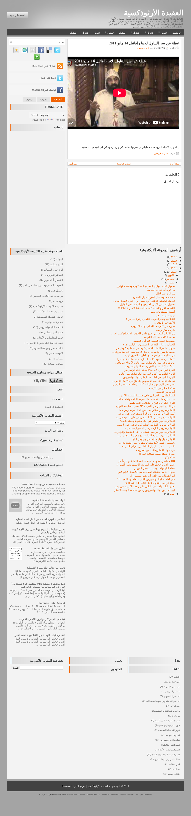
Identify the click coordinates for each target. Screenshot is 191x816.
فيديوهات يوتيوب (54, 321)
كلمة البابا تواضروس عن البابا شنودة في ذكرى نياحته (146, 413)
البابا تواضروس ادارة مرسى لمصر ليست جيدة (150, 428)
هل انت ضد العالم (165, 293)
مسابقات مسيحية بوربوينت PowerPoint (43, 484)
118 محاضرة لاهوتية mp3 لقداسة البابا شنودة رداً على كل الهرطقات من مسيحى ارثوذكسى (38, 585)
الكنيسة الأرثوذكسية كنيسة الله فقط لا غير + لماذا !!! (146, 308)
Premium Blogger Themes (122, 794)
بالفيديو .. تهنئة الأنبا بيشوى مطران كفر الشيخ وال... (147, 442)
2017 (174, 260)
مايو (172, 493)
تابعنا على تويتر (48, 77)
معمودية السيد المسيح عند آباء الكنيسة (154, 340)
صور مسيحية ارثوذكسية (50, 311)
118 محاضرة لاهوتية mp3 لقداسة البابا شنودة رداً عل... (145, 461)
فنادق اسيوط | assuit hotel (49, 548)
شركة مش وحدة (165, 329)
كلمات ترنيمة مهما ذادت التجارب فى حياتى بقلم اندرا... (145, 359)
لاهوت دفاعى (56, 353)
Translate (59, 119)
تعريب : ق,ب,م (45, 794)
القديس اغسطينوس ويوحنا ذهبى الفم (43, 285)
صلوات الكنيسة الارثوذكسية (48, 306)
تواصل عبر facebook (44, 89)
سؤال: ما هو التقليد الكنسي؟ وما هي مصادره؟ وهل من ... (143, 348)
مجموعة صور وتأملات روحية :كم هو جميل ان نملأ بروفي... (143, 351)
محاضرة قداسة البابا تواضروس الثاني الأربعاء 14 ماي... (145, 362)
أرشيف (29, 99)
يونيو (171, 282)
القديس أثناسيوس (53, 280)
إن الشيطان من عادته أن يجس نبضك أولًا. (152, 475)
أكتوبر (171, 275)
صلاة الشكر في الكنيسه (162, 388)
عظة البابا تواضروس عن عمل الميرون (154, 468)
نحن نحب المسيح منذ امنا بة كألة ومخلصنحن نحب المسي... (142, 384)
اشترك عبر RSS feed (44, 65)
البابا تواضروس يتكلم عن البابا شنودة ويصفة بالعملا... (146, 420)
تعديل (162, 32)
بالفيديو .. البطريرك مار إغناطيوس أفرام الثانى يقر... (146, 446)
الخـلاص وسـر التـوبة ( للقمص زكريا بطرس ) (150, 318)
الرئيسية (176, 32)
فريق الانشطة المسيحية (50, 316)
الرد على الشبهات (53, 269)
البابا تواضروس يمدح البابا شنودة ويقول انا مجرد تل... (146, 435)
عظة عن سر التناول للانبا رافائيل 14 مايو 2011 (144, 43)
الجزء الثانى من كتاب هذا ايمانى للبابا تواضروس (149, 377)
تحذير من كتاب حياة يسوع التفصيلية (46, 567)
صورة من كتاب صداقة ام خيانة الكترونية (153, 326)
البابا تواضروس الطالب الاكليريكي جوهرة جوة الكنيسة (145, 424)
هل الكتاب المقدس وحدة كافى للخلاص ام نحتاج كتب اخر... (143, 333)
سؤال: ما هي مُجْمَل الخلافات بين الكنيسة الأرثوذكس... (145, 471)
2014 (174, 271)
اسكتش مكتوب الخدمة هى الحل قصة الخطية (40, 519)
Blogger (26, 457)
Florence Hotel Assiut (51, 602)
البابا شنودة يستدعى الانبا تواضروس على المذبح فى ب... (144, 417)
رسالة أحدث (175, 164)
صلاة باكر (170, 457)
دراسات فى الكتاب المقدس (48, 295)
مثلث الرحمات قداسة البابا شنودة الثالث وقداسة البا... (145, 399)
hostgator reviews (144, 794)
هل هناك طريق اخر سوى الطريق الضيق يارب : (149, 355)
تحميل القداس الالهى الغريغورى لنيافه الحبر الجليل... (146, 304)
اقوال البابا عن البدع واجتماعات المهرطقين (152, 402)
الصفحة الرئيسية (17, 15)
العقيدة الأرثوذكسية (153, 13)
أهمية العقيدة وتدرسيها (163, 311)
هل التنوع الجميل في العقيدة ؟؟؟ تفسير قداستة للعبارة (145, 406)
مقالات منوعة (55, 363)
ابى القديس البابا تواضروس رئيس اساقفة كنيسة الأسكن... (143, 490)
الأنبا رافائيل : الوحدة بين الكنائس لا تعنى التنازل (39, 635)
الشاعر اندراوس (54, 274)
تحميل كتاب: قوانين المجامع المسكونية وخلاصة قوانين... (144, 286)
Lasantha (105, 794)
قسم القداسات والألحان (50, 337)
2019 (174, 257)
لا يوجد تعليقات (143, 48)
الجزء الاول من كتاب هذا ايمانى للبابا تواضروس (149, 369)
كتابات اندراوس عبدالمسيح (48, 348)
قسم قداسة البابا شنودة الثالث (46, 342)
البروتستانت (56, 264)
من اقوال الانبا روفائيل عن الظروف (155, 450)
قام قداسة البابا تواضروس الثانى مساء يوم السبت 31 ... (144, 479)
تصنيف (43, 99)
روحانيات (58, 301)
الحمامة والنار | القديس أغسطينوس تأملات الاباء (149, 344)
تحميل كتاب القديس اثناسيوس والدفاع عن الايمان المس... (143, 380)
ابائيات (59, 259)
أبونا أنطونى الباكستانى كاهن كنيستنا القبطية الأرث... (146, 395)
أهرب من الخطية (165, 391)
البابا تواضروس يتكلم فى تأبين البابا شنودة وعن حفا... (146, 410)
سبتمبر (170, 278)
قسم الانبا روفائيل (161, 153)
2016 (174, 264)
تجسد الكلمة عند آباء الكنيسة (159, 337)
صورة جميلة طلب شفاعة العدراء (157, 453)
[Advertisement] (50, 189)
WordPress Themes (76, 794)
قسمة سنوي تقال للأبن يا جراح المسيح (154, 297)
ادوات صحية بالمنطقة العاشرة (48, 500)
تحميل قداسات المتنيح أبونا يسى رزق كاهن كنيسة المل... (144, 300)
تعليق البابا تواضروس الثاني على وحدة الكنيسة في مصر (144, 486)
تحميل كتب (57, 290)
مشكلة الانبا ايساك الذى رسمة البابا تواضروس (150, 366)
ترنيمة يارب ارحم (165, 315)
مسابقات (58, 358)
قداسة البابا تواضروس (51, 327)
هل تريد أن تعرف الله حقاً (161, 289)
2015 (174, 267)
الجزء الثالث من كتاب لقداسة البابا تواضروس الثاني (147, 373)
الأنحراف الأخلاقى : (164, 322)
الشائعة (58, 99)
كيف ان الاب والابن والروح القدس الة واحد (42, 619)
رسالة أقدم (73, 164)
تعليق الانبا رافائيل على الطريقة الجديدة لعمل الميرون (145, 464)
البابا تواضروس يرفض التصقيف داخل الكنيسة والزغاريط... (143, 431)
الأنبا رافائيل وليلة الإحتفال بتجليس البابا (153, 439)
